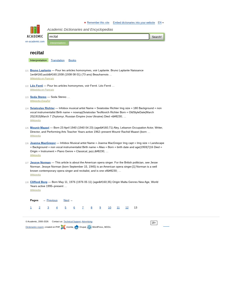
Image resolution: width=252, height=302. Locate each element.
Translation (58, 60)
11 (118, 207)
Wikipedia (35, 120)
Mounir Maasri (39, 127)
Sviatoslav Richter (42, 108)
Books (72, 60)
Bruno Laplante (40, 70)
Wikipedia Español (40, 101)
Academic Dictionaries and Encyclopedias (80, 29)
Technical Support (72, 221)
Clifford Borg (38, 181)
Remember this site (98, 22)
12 (127, 207)
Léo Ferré (36, 85)
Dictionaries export (35, 227)
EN (159, 22)
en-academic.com (34, 41)
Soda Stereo (38, 96)
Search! (157, 36)
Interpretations (58, 43)
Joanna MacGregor (43, 143)
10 (109, 207)
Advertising (87, 221)
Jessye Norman (40, 162)
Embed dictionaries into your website (134, 22)
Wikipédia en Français (42, 78)
